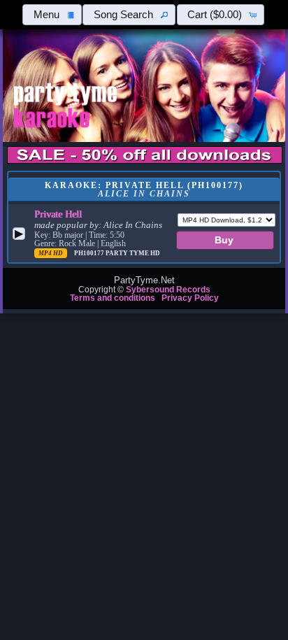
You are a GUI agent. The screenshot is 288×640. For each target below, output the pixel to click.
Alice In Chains (132, 225)
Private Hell (58, 214)
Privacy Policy (190, 298)
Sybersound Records (168, 289)
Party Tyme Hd (133, 253)
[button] (52, 14)
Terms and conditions (112, 298)
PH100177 (90, 253)
